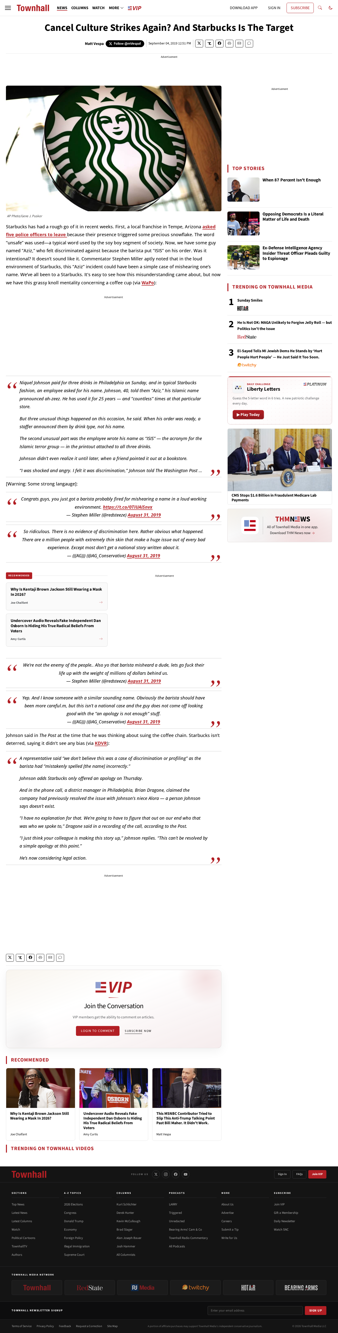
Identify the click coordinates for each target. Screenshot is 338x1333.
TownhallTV (19, 1246)
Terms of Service (22, 1326)
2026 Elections (73, 1204)
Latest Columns (22, 1221)
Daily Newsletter (284, 1221)
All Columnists (126, 1255)
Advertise (227, 1213)
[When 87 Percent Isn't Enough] (243, 189)
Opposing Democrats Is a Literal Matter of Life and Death (293, 217)
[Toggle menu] (8, 8)
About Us (227, 1204)
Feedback (65, 1326)
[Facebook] (176, 1174)
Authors (17, 1255)
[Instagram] (166, 1174)
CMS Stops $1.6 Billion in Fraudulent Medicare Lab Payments (274, 497)
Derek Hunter (125, 1213)
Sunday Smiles (250, 300)
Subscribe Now (138, 1031)
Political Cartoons (23, 1238)
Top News (18, 1204)
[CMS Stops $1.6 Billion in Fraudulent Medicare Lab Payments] (280, 459)
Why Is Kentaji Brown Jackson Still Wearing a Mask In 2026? (39, 1116)
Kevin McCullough (128, 1221)
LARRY (173, 1204)
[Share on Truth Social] (209, 43)
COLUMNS (79, 8)
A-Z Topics (72, 1193)
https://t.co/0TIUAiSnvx (127, 507)
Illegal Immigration (77, 1246)
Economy (70, 1229)
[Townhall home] (29, 1174)
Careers (226, 1221)
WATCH (98, 8)
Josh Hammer (126, 1246)
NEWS (62, 8)
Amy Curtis (90, 1134)
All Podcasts (177, 1246)
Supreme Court (74, 1255)
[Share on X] (199, 43)
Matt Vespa (94, 43)
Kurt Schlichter (127, 1204)
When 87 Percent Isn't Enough (292, 180)
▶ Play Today (248, 414)
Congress (70, 1213)
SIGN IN (274, 8)
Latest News (19, 1213)
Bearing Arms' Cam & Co (185, 1229)
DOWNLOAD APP (244, 8)
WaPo (148, 283)
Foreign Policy (73, 1238)
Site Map (112, 1326)
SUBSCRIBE (300, 8)
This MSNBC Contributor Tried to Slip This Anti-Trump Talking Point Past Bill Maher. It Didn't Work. (185, 1118)
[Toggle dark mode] (330, 8)
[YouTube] (186, 1174)
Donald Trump (73, 1221)
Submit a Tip (230, 1229)
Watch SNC (281, 1229)
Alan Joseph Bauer (129, 1238)
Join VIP (317, 1174)
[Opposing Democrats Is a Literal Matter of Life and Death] (243, 224)
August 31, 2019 (144, 515)
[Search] (320, 8)
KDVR (101, 743)
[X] (156, 1174)
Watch (16, 1229)
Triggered (175, 1213)
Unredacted (177, 1221)
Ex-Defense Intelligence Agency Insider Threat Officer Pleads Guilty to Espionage (296, 253)
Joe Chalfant (18, 1134)
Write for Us (229, 1238)
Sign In (282, 1174)
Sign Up (315, 1310)
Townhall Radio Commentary (188, 1238)
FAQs (299, 1174)
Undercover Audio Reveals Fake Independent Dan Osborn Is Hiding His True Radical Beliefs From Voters (112, 1121)
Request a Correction (89, 1326)
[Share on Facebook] (219, 43)
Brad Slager (125, 1229)
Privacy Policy (45, 1326)
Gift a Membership (286, 1213)
